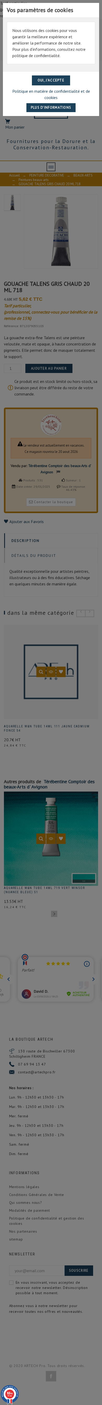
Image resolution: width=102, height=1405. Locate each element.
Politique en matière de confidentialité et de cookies (51, 94)
